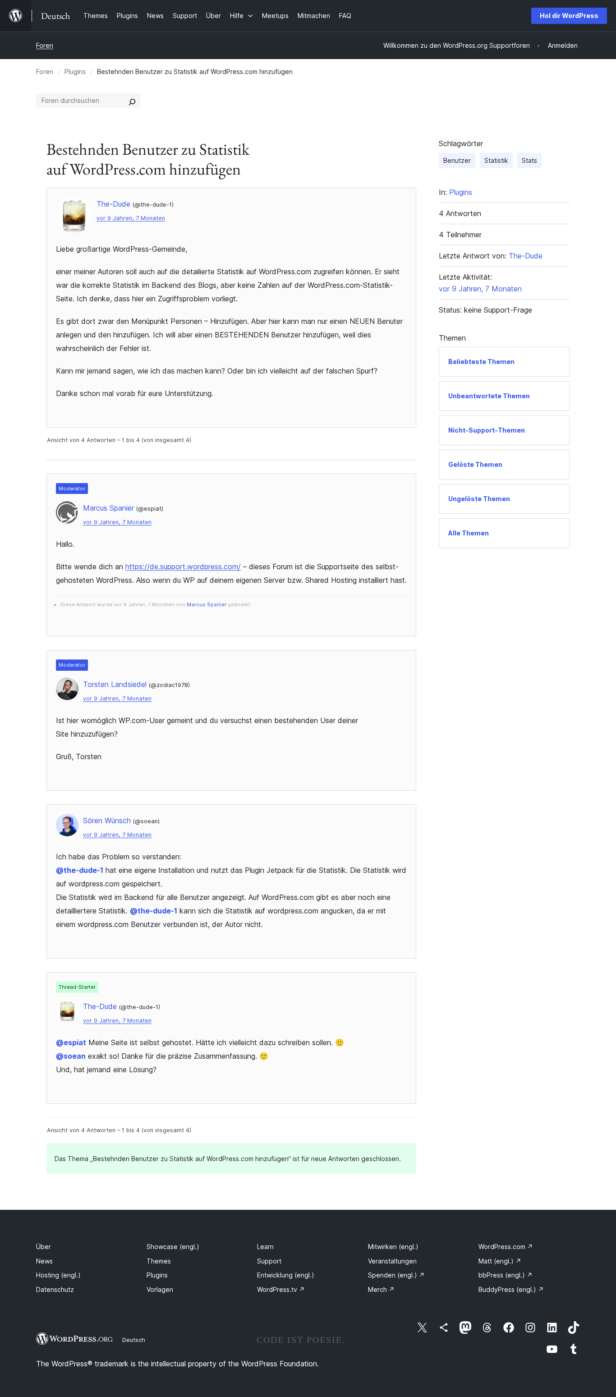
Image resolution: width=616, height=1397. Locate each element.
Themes (159, 1261)
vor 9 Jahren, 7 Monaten (131, 218)
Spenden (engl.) (396, 1275)
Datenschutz (55, 1289)
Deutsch (133, 1339)
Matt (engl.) (499, 1261)
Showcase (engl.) (173, 1246)
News (44, 1261)
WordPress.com (505, 1246)
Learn (265, 1246)
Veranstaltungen (392, 1261)
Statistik (496, 160)
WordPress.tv (281, 1289)
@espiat (71, 1042)
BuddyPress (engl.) (511, 1289)
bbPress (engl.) (505, 1275)
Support (269, 1261)
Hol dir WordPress (569, 15)
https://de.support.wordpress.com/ (183, 566)
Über (43, 1246)
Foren (44, 45)
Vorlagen (160, 1289)
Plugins (75, 71)
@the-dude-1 (79, 870)
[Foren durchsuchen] (132, 100)
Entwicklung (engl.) (285, 1275)
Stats (529, 160)
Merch (381, 1289)
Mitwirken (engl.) (393, 1246)
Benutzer (457, 160)
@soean (71, 1055)
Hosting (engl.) (58, 1275)
